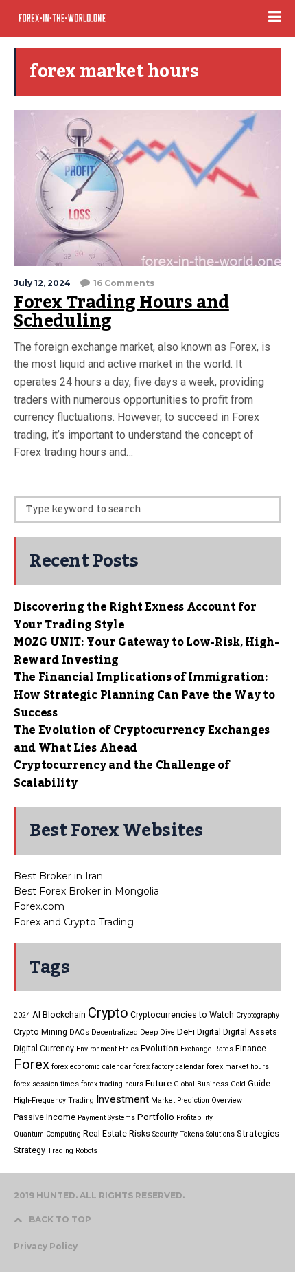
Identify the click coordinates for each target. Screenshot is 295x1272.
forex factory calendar (168, 1066)
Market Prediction (180, 1100)
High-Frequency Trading (54, 1100)
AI (36, 1014)
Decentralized (114, 1032)
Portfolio (155, 1116)
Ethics (129, 1048)
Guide (259, 1083)
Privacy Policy (46, 1246)
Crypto (108, 1012)
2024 (22, 1015)
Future (158, 1082)
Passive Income (44, 1117)
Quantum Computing (47, 1134)
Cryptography (257, 1015)
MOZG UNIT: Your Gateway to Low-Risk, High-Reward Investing (146, 651)
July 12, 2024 (42, 283)
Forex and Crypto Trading (74, 922)
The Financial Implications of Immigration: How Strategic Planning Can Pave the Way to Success (144, 694)
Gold (238, 1083)
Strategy (29, 1150)
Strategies (258, 1133)
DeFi (186, 1031)
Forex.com (39, 906)
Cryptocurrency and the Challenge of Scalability (122, 774)
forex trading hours (112, 1083)
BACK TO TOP (60, 1219)
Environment (96, 1048)
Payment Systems (106, 1117)
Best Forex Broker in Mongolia (86, 891)
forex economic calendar (91, 1066)
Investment (122, 1099)
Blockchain (64, 1014)
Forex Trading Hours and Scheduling (121, 312)
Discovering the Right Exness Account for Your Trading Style (135, 616)
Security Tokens (178, 1134)
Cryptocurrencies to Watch (182, 1014)
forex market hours (237, 1066)
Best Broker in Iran (58, 876)
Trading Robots (72, 1150)
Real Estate (105, 1133)
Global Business (201, 1083)
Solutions (220, 1134)
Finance (250, 1048)
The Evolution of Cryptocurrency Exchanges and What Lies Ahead (142, 739)
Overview (226, 1100)
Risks (139, 1133)
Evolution (159, 1047)
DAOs (79, 1032)
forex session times (46, 1083)
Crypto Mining (40, 1032)
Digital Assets (250, 1032)
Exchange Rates (206, 1048)
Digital (209, 1032)
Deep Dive (157, 1032)
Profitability (194, 1117)
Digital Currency (44, 1048)
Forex (31, 1064)
